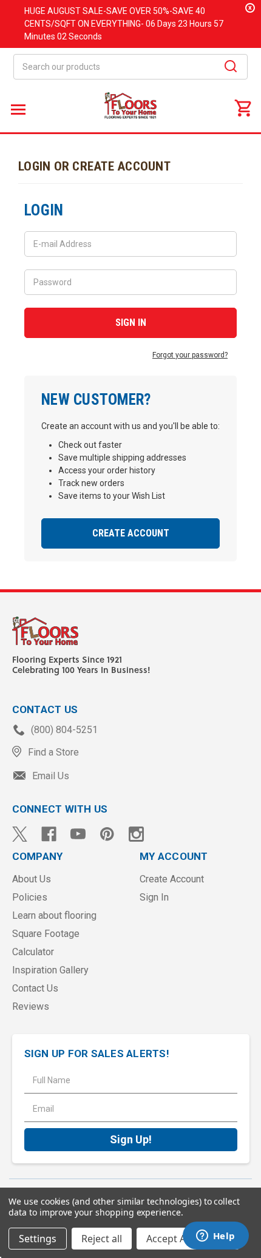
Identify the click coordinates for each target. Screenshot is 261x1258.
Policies (29, 897)
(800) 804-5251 (63, 730)
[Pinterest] (107, 834)
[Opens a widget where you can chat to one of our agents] (215, 1237)
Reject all (101, 1238)
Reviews (30, 1006)
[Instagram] (136, 834)
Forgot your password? (190, 355)
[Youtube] (78, 834)
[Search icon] (231, 68)
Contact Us (35, 988)
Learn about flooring (54, 915)
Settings (37, 1238)
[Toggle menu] (16, 109)
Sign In (154, 897)
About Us (31, 879)
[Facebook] (48, 834)
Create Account (130, 533)
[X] (19, 834)
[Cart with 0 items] (243, 107)
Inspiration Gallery (50, 970)
